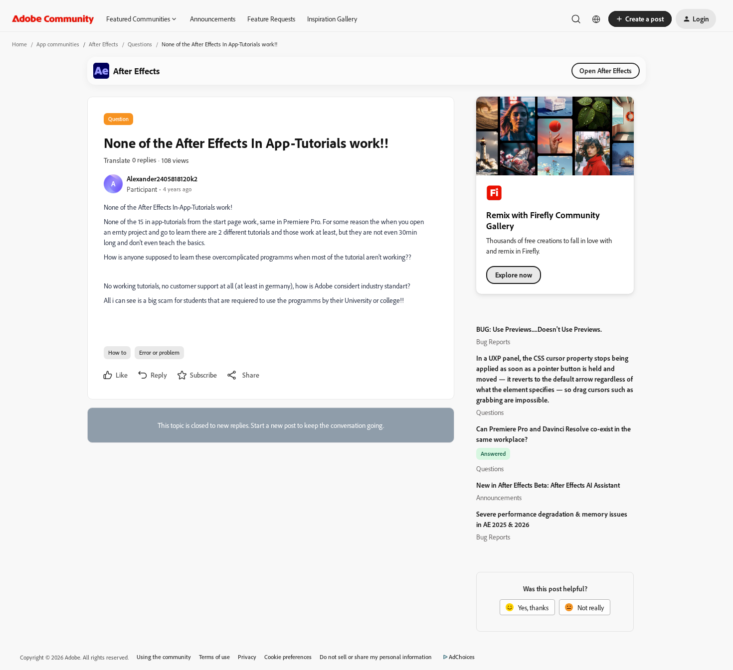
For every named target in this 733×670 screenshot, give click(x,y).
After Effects (103, 44)
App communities (57, 44)
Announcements (212, 18)
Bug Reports (493, 341)
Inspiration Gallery (332, 18)
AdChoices (462, 657)
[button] (640, 19)
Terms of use (214, 657)
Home (19, 44)
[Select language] (596, 19)
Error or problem (159, 352)
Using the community (164, 657)
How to (117, 352)
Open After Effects (605, 70)
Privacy (247, 657)
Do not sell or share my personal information (376, 657)
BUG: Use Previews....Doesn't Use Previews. (539, 329)
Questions (140, 44)
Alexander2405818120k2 (162, 178)
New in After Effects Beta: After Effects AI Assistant (548, 485)
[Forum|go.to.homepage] (53, 19)
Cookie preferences (288, 657)
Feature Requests (271, 18)
